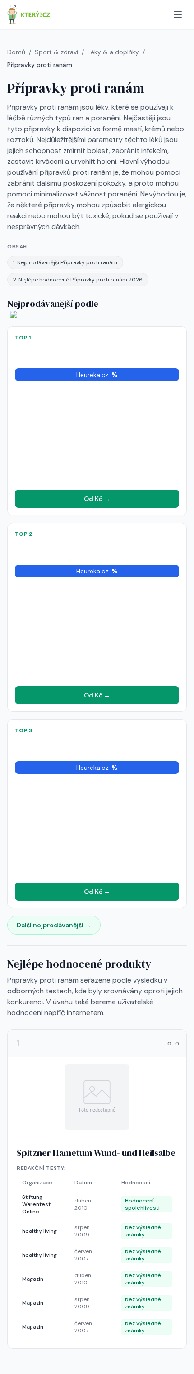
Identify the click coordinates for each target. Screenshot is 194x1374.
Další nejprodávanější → (54, 925)
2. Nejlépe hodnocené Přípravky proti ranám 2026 (78, 279)
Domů (16, 52)
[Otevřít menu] (178, 14)
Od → (97, 499)
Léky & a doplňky (113, 52)
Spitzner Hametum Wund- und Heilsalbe (96, 1152)
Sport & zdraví (56, 52)
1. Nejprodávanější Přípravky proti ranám (65, 262)
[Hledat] (159, 14)
